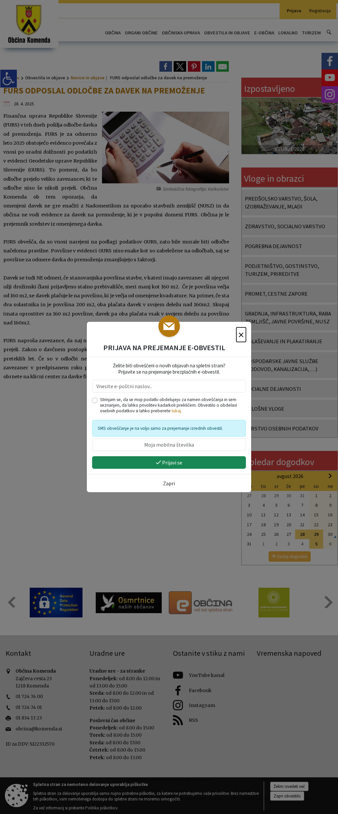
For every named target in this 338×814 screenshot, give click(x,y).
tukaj (176, 411)
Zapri (169, 483)
